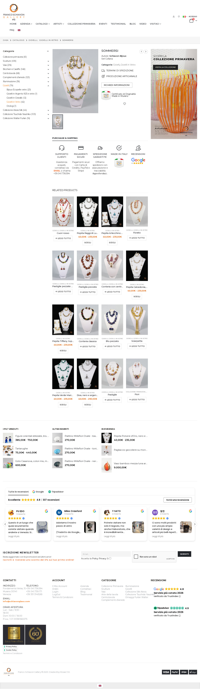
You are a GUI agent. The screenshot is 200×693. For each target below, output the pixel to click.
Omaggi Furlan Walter (136, 597)
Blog (133, 24)
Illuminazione (9, 81)
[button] (38, 491)
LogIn (55, 591)
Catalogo (42, 24)
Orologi (10, 106)
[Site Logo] (14, 12)
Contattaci (85, 589)
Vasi (5, 65)
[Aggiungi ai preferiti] (124, 103)
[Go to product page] (63, 211)
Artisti (57, 24)
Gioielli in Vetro (128, 64)
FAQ (12, 30)
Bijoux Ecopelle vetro (17, 89)
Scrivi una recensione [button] (177, 499)
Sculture (7, 61)
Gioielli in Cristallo (15, 97)
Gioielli (116, 64)
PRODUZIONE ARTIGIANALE (121, 76)
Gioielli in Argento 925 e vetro (21, 93)
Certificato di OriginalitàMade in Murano (124, 95)
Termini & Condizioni (62, 597)
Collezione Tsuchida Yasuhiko (17, 114)
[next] (146, 52)
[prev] (141, 52)
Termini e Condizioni (12, 653)
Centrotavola (9, 73)
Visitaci (154, 24)
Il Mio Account (59, 586)
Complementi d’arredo (113, 600)
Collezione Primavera (112, 586)
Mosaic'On (65, 672)
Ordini (55, 589)
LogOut (56, 594)
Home (13, 24)
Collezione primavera (81, 24)
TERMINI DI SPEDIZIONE (120, 70)
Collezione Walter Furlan (14, 118)
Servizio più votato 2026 (168, 593)
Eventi (103, 24)
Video (142, 24)
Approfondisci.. (100, 173)
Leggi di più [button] (13, 536)
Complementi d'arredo (14, 77)
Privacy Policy (11, 646)
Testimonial (118, 24)
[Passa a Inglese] (19, 30)
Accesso (193, 16)
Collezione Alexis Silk (12, 110)
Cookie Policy (11, 650)
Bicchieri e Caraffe (11, 69)
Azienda (25, 24)
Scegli (87, 242)
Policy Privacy (99, 558)
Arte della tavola (109, 594)
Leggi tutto (64, 238)
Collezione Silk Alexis (135, 591)
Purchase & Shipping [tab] (65, 138)
